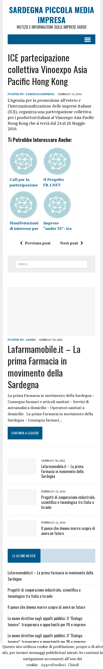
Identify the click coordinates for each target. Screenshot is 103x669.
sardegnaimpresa (40, 94)
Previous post (38, 243)
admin (31, 339)
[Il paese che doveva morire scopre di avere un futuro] (22, 532)
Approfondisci (53, 664)
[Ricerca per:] (51, 263)
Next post (69, 243)
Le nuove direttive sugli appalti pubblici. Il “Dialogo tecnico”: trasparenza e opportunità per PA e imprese (47, 621)
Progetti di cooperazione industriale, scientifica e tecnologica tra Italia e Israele (68, 502)
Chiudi (73, 664)
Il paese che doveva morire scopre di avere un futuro (68, 530)
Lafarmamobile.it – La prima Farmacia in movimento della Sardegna (44, 366)
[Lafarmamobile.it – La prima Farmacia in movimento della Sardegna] (51, 332)
